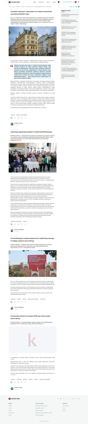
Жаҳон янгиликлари (22, 115)
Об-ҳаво (13, 382)
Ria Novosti (51, 22)
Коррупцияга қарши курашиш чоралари (44, 415)
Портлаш (13, 299)
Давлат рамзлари (39, 413)
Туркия (25, 221)
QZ (65, 2)
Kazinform (39, 22)
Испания (19, 382)
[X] (25, 118)
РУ (67, 2)
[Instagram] (11, 118)
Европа (13, 115)
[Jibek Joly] (72, 6)
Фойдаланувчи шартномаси (41, 408)
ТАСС (42, 323)
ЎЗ (75, 2)
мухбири (19, 140)
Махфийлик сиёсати (40, 411)
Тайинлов (18, 6)
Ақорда (13, 6)
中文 (71, 2)
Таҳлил (10, 413)
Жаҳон (24, 299)
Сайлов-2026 (48, 6)
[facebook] (66, 401)
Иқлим (36, 382)
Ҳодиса (23, 6)
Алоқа (64, 411)
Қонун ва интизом (29, 6)
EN (69, 2)
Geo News (20, 247)
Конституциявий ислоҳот (39, 6)
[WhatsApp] (15, 118)
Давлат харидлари (40, 418)
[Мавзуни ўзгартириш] (59, 2)
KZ (63, 2)
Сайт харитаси (66, 408)
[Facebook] (22, 118)
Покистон (42, 299)
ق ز (73, 2)
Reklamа (64, 413)
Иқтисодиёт (11, 415)
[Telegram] (18, 118)
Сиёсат (10, 411)
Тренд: (10, 6)
